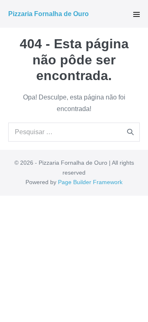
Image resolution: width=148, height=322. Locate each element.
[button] (136, 14)
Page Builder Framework (90, 182)
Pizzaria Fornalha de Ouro (48, 13)
